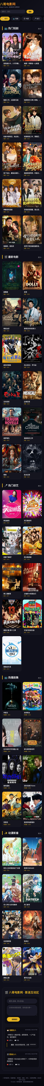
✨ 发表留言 (13, 1019)
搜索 (30, 11)
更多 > (40, 29)
